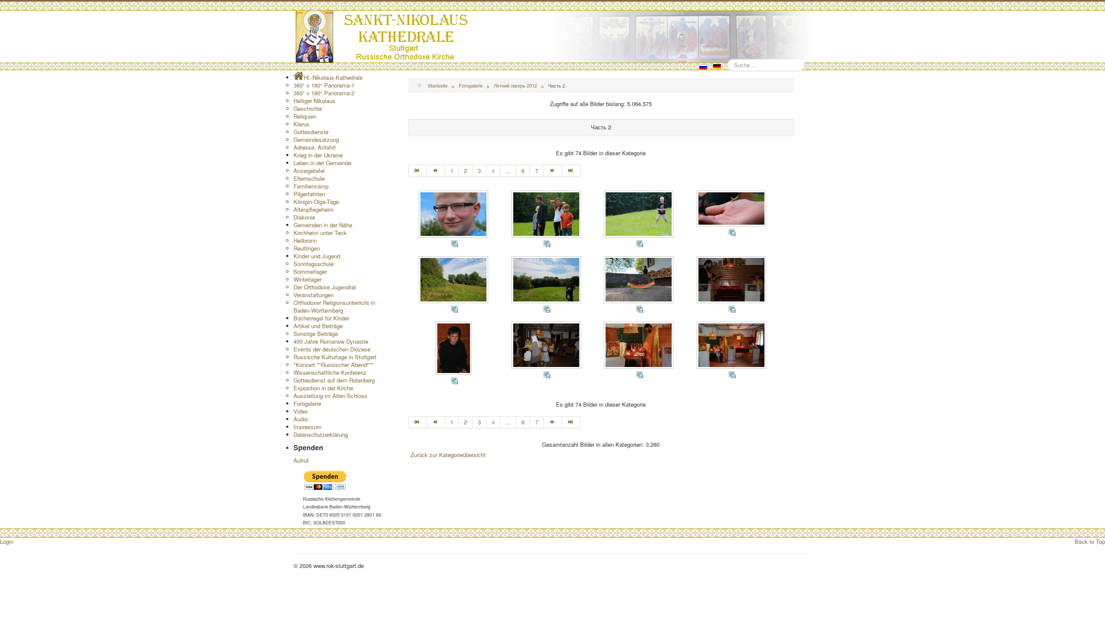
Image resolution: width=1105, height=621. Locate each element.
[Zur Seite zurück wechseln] (436, 171)
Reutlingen (307, 248)
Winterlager (308, 279)
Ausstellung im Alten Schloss (330, 396)
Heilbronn (305, 240)
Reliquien (305, 116)
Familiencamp (311, 186)
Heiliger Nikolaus (314, 101)
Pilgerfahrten (309, 194)
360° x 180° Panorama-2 (324, 93)
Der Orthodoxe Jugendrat (325, 287)
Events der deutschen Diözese (332, 349)
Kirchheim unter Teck (320, 233)
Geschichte (308, 108)
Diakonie (304, 217)
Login (6, 541)
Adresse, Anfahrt (315, 147)
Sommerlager (310, 271)
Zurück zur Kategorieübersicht (448, 455)
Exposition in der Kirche (323, 388)
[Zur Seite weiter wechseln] (553, 171)
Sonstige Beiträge (316, 333)
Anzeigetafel (309, 170)
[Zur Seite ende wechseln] (571, 171)
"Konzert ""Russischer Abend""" (333, 365)
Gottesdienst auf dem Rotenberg (334, 380)
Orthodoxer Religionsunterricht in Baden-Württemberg (334, 306)
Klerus (301, 124)
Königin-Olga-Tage (316, 202)
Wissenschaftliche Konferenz (330, 372)
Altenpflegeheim (314, 209)
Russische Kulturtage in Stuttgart (335, 357)
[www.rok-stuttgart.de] (553, 37)
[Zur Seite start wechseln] (417, 171)
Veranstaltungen (314, 295)
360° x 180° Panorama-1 (324, 85)
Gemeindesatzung (316, 139)
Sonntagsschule (314, 264)
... (508, 170)
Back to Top (1090, 541)
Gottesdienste (311, 132)
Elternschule (309, 178)
